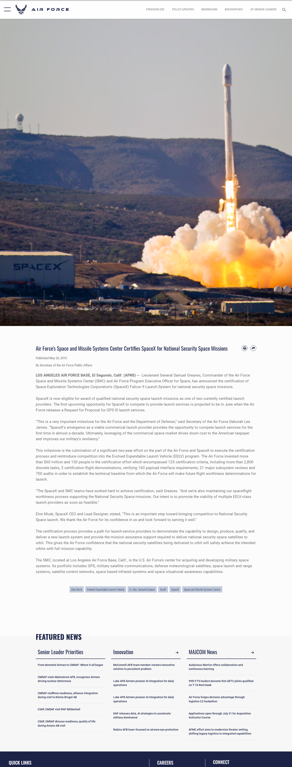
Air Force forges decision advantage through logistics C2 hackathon (217, 699)
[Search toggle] (284, 9)
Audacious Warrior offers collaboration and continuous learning (216, 666)
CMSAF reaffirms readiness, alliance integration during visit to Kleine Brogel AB (68, 695)
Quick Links (20, 762)
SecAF (163, 589)
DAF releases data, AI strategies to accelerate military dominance (142, 715)
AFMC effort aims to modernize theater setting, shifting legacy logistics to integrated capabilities (220, 731)
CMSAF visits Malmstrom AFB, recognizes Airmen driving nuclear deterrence (69, 679)
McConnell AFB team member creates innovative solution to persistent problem (144, 666)
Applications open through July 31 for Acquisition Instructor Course (220, 715)
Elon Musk (76, 589)
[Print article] (245, 348)
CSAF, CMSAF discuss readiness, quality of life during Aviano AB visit (67, 723)
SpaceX (175, 589)
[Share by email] (253, 348)
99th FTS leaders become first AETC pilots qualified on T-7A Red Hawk (221, 683)
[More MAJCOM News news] (252, 652)
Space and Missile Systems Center (202, 589)
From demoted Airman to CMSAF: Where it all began (70, 664)
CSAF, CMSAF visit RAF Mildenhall (59, 709)
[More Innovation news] (177, 652)
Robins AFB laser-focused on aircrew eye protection (145, 729)
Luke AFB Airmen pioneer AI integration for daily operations (143, 683)
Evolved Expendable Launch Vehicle (105, 589)
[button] (6, 9)
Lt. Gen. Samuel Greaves (142, 589)
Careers (165, 762)
